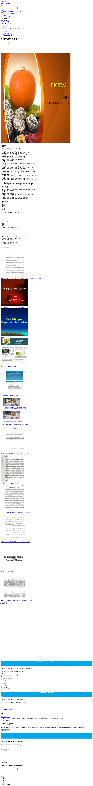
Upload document (6, 11)
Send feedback (5, 730)
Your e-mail (4, 762)
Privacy (3, 720)
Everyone (6, 685)
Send (8, 784)
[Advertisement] (46, 49)
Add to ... (3, 26)
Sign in (3, 671)
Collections (10, 17)
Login (2, 10)
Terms (7, 720)
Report (3, 717)
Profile (3, 25)
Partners (7, 717)
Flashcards (4, 17)
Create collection (5, 689)
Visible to (3, 683)
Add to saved (16, 28)
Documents (4, 709)
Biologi (6, 33)
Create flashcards (16, 11)
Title (2, 673)
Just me (5, 687)
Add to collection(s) (6, 28)
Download (4, 602)
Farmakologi (8, 35)
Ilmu (5, 31)
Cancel (3, 784)
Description (7, 677)
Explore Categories (6, 3)
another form (16, 745)
